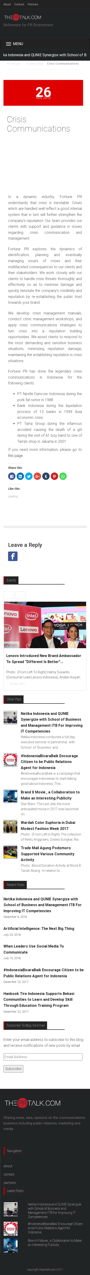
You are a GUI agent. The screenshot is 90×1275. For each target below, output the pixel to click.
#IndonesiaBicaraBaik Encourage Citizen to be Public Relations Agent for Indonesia (55, 1228)
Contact (19, 4)
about (8, 1166)
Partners (33, 4)
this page (15, 455)
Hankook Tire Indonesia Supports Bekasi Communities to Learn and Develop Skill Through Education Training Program (38, 999)
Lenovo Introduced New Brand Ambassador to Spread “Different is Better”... (43, 659)
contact (9, 1174)
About (7, 4)
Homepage (13, 63)
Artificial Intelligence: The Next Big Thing (38, 928)
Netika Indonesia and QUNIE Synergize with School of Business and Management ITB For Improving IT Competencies (42, 905)
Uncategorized (33, 63)
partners (10, 1183)
